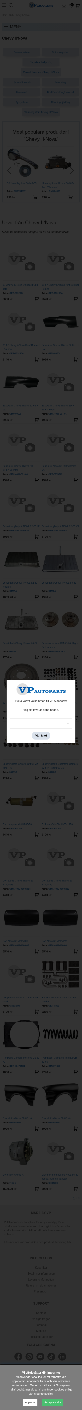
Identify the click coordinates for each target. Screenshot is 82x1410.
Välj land (41, 735)
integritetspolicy (43, 1393)
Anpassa (30, 1402)
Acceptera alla (52, 1402)
